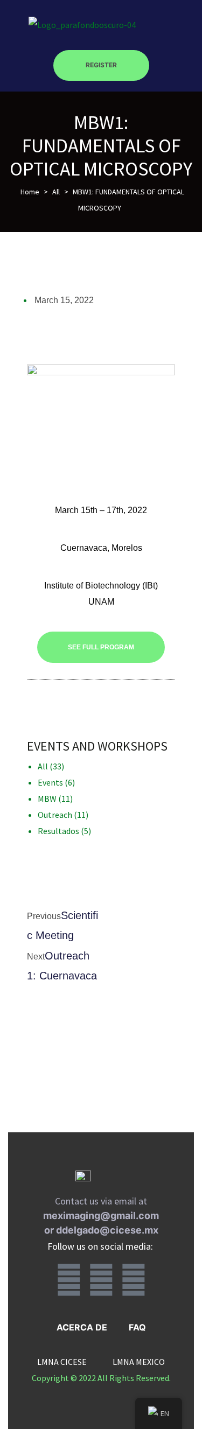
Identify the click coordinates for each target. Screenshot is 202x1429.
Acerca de (82, 1327)
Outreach (55, 814)
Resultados (58, 830)
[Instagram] (101, 1279)
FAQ (137, 1327)
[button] (101, 65)
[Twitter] (133, 1279)
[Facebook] (68, 1279)
